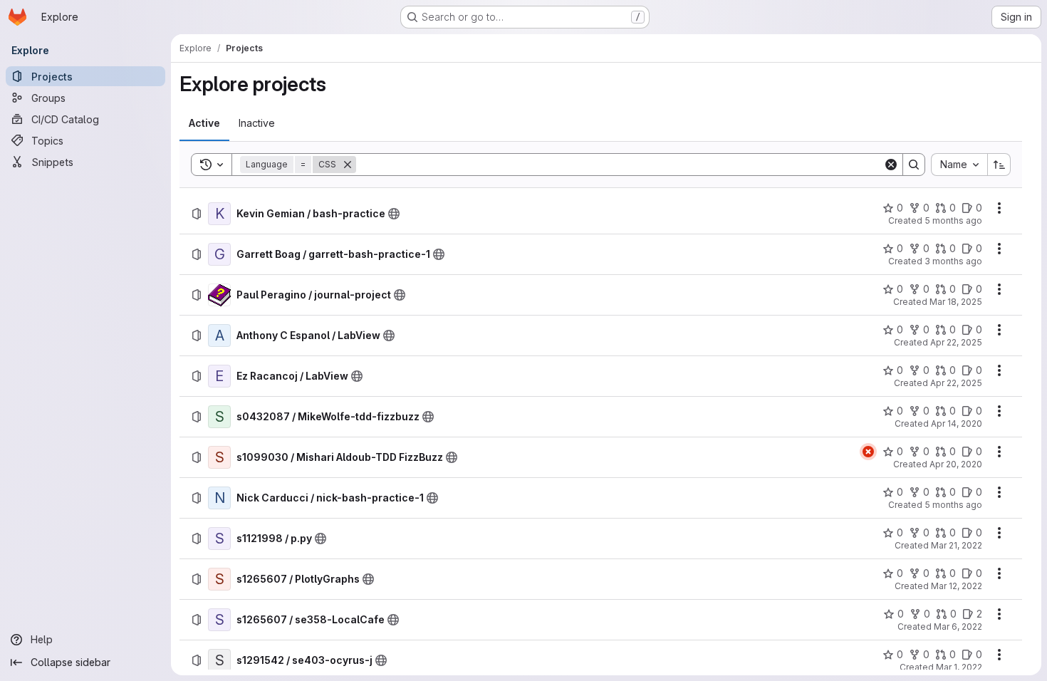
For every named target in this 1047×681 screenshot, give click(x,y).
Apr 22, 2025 (956, 342)
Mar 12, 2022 (956, 586)
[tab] (204, 123)
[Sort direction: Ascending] (999, 164)
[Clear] (891, 164)
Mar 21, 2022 (956, 545)
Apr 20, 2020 (955, 464)
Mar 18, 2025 (955, 301)
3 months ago (953, 261)
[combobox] (959, 164)
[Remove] (347, 164)
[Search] (913, 164)
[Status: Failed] (868, 451)
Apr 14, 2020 (956, 423)
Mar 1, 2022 (959, 667)
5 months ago (953, 220)
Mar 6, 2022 (958, 626)
